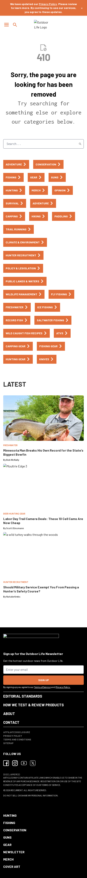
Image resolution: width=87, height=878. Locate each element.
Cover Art (11, 866)
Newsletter (13, 852)
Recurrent (17, 790)
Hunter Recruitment (15, 582)
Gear (7, 845)
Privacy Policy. (63, 687)
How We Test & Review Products (33, 705)
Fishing (9, 823)
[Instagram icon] (15, 763)
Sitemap (8, 743)
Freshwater (10, 445)
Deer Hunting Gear (14, 513)
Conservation (14, 830)
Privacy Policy (48, 4)
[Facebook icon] (6, 763)
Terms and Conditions (17, 739)
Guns (7, 837)
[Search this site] (15, 25)
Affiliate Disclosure (16, 732)
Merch (8, 859)
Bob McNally (12, 460)
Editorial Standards (22, 696)
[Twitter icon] (33, 763)
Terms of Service (42, 687)
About (9, 713)
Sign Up (43, 680)
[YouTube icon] (24, 763)
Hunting (10, 815)
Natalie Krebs (13, 597)
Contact (11, 722)
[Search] (80, 144)
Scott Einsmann (15, 528)
